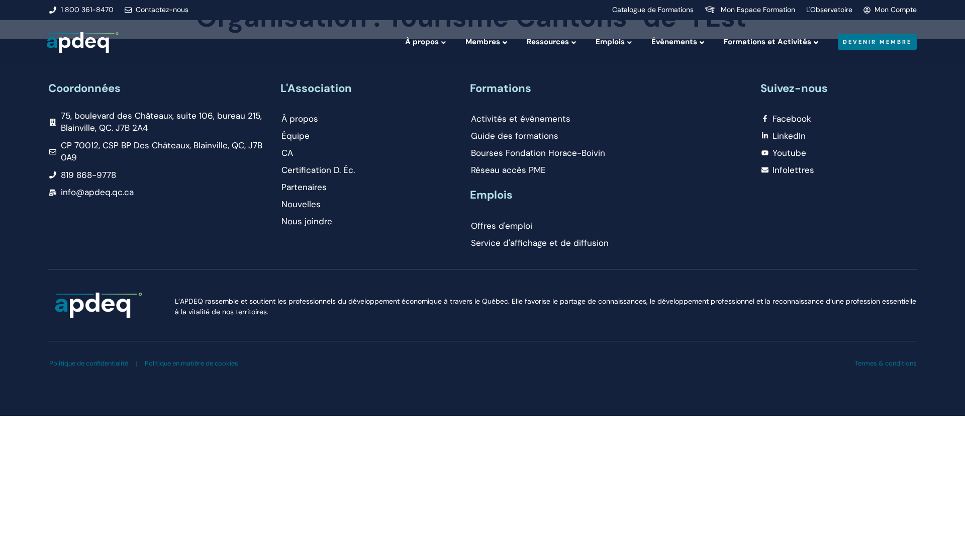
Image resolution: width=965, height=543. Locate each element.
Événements (674, 42)
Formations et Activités (767, 42)
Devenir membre (877, 41)
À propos (422, 42)
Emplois (610, 42)
